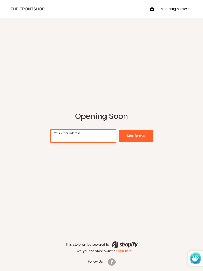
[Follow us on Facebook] (112, 262)
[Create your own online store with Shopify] (125, 244)
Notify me (136, 136)
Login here (124, 251)
